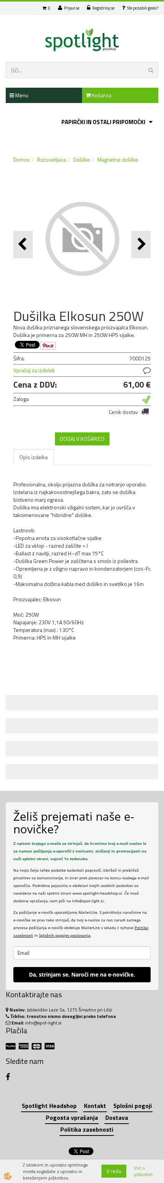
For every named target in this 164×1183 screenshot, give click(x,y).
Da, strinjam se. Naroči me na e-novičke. (82, 974)
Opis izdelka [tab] (33, 457)
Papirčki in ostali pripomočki (103, 122)
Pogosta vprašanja (72, 1117)
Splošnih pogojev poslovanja (64, 935)
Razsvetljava (51, 159)
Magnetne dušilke (117, 159)
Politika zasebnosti (86, 1129)
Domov (21, 159)
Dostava (116, 1117)
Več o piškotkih (143, 1171)
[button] (141, 244)
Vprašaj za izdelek (34, 370)
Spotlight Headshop (49, 1105)
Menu (21, 95)
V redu (113, 1171)
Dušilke (81, 159)
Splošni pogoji (132, 1105)
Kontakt (95, 1105)
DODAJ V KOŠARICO (82, 439)
